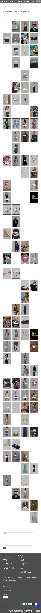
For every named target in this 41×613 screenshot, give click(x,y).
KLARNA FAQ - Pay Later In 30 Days (9, 568)
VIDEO (22, 570)
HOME (22, 559)
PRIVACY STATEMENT (7, 566)
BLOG (4, 570)
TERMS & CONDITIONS (7, 563)
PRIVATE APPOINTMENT (26, 572)
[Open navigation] (1, 4)
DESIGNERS (23, 561)
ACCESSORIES (24, 566)
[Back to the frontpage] (3, 6)
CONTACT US (5, 559)
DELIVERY (5, 560)
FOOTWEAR (23, 564)
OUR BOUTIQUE (24, 571)
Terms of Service (6, 564)
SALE (22, 567)
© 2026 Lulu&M (5, 605)
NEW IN (22, 560)
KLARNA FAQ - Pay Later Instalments (10, 567)
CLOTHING (23, 563)
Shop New (38, 1)
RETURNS (4, 561)
